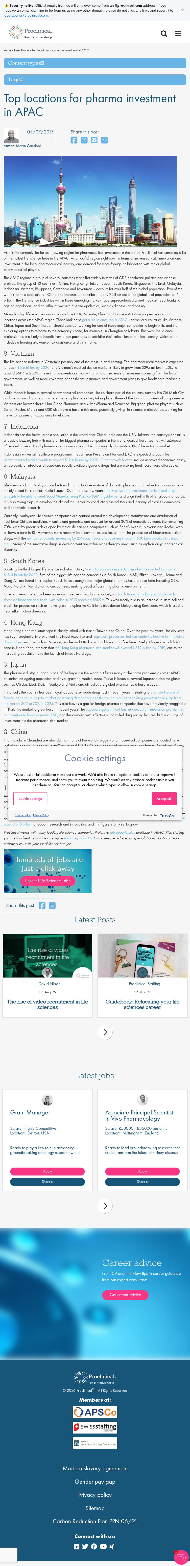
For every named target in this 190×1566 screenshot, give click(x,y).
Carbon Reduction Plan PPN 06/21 (95, 1521)
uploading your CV (78, 838)
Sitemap (95, 1508)
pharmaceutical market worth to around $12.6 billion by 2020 (51, 459)
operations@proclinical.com (26, 15)
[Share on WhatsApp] (104, 140)
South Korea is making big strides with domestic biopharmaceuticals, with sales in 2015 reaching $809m (89, 596)
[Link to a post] (47, 956)
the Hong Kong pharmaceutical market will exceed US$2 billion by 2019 (110, 647)
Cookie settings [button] (30, 798)
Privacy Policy (41, 815)
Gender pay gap (95, 1482)
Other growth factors (116, 459)
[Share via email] (94, 140)
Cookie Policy (23, 815)
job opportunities (122, 832)
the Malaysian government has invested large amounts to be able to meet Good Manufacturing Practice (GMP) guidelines (90, 493)
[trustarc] (167, 815)
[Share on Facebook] (74, 140)
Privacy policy (95, 1495)
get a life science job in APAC (104, 319)
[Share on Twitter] (84, 140)
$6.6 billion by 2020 (33, 367)
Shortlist (47, 1181)
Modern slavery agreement (95, 1468)
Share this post (84, 132)
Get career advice (125, 1294)
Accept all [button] (164, 798)
